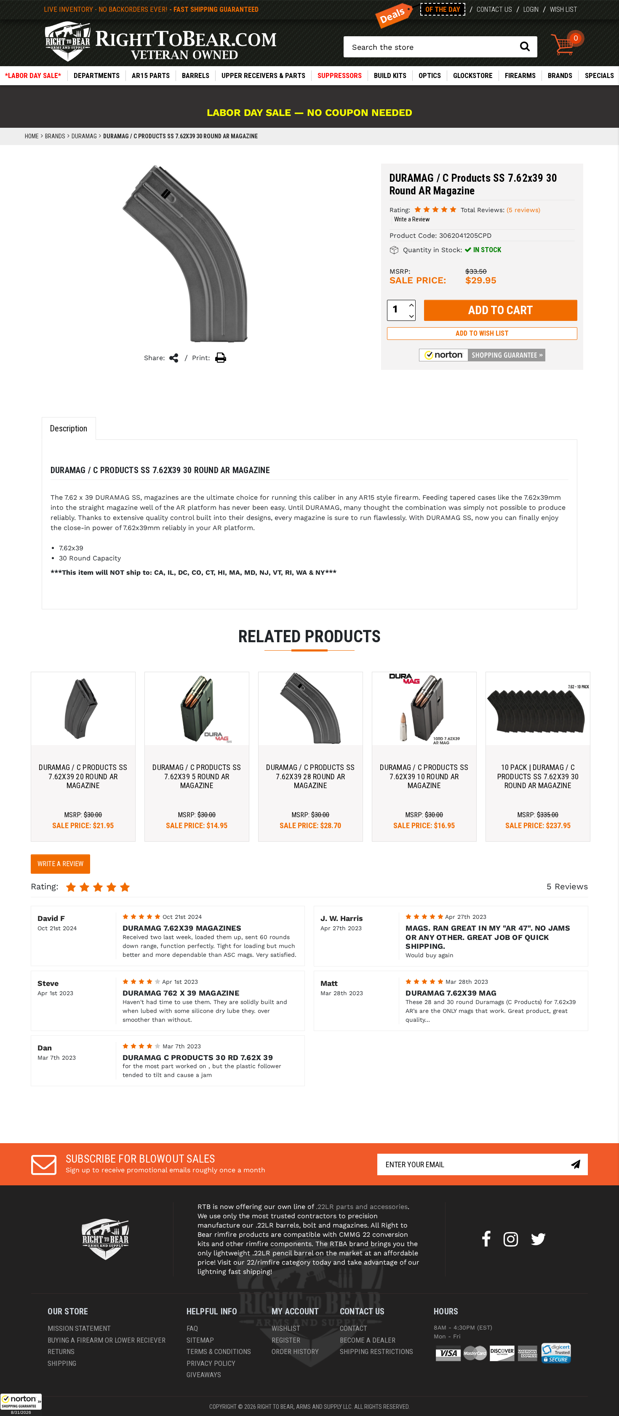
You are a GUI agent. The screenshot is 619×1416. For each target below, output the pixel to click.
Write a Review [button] (412, 219)
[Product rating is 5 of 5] (435, 209)
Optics (430, 75)
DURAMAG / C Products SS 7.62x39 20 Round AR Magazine (83, 776)
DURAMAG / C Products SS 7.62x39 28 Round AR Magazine (310, 776)
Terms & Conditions (219, 1351)
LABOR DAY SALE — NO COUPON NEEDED (309, 112)
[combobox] (440, 46)
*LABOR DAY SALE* (33, 75)
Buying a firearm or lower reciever (106, 1340)
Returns (61, 1351)
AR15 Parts (151, 75)
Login (531, 9)
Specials (599, 75)
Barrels (195, 75)
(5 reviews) (523, 210)
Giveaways (204, 1374)
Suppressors (340, 75)
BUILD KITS (390, 75)
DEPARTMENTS (97, 75)
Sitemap (200, 1340)
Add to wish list (482, 333)
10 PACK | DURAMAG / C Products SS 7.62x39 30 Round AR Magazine (538, 776)
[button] (21, 1404)
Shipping (62, 1363)
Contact (353, 1328)
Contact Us (494, 9)
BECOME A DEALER (367, 1340)
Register (286, 1340)
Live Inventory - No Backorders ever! (151, 9)
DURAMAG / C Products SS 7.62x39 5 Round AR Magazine (196, 776)
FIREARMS (520, 75)
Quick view (83, 708)
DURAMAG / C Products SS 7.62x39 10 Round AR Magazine (424, 776)
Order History (295, 1351)
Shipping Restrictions (376, 1351)
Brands (560, 75)
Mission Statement (79, 1328)
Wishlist (286, 1328)
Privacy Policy (211, 1363)
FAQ (192, 1328)
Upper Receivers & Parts (263, 75)
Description (68, 428)
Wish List (563, 9)
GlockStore (473, 75)
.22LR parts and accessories (362, 1207)
